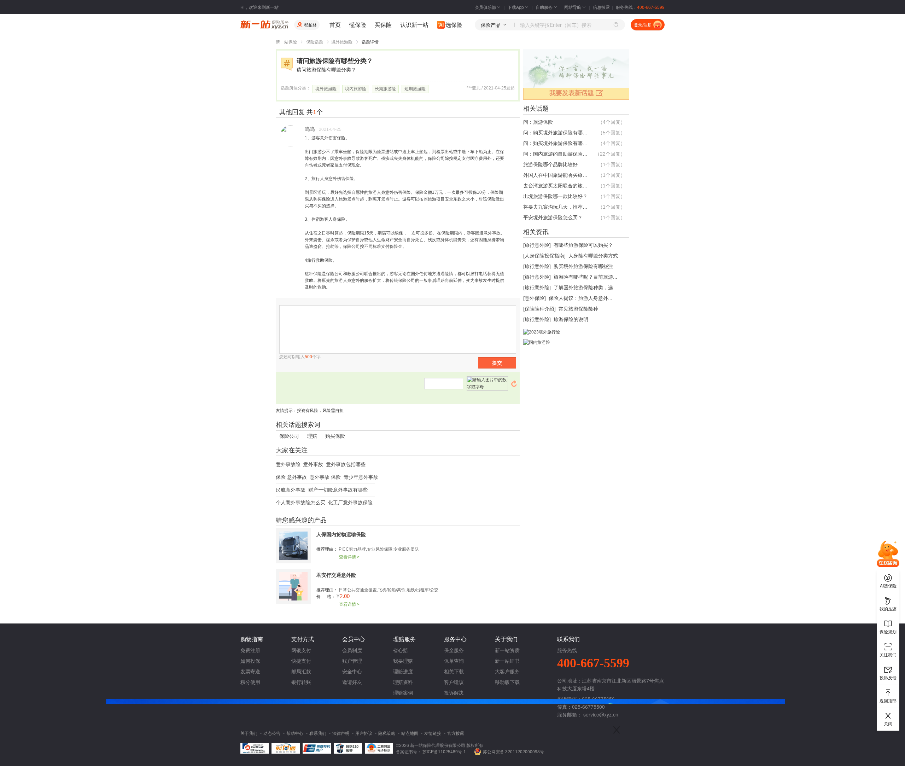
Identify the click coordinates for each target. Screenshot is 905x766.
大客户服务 (507, 671)
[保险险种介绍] (539, 309)
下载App (516, 7)
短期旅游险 (415, 88)
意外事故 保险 (325, 477)
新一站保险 (286, 42)
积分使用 (250, 681)
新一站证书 (507, 660)
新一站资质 (507, 650)
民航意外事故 (290, 490)
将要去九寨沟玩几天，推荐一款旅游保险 (556, 207)
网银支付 (301, 650)
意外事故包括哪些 (346, 464)
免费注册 (250, 650)
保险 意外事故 (291, 477)
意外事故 (313, 464)
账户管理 (352, 660)
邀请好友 (352, 681)
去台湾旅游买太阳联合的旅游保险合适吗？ (556, 185)
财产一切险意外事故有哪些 (338, 490)
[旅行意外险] (537, 245)
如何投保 (250, 660)
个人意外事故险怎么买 (300, 502)
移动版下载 (507, 681)
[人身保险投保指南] (544, 256)
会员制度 (352, 650)
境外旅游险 (341, 42)
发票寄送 (250, 671)
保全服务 (454, 650)
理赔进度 (403, 671)
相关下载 (454, 671)
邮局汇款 (301, 671)
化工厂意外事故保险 (350, 502)
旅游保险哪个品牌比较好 (550, 164)
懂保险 (357, 25)
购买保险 (335, 436)
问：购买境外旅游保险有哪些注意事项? (556, 132)
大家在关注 (292, 450)
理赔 (312, 436)
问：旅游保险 (538, 122)
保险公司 (289, 436)
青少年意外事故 (361, 477)
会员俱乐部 (485, 7)
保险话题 (314, 42)
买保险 (383, 25)
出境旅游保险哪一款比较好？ (555, 196)
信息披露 (601, 7)
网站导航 (572, 7)
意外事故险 (288, 464)
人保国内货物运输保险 (341, 534)
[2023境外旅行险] (541, 332)
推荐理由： (327, 549)
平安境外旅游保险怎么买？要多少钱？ (556, 217)
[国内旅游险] (536, 342)
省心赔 (400, 650)
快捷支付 (301, 660)
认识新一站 (414, 25)
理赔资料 (403, 681)
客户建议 (454, 681)
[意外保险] (534, 298)
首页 (335, 25)
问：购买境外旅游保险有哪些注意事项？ (556, 143)
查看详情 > (349, 557)
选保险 (453, 25)
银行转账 (301, 681)
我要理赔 (403, 660)
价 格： (325, 596)
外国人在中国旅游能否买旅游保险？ (556, 175)
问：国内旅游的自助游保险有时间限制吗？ (556, 154)
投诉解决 (454, 692)
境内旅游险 (355, 88)
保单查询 (454, 660)
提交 (497, 363)
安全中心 (352, 671)
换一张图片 (514, 384)
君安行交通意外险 (336, 575)
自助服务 (544, 7)
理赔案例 (403, 692)
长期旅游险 (385, 88)
